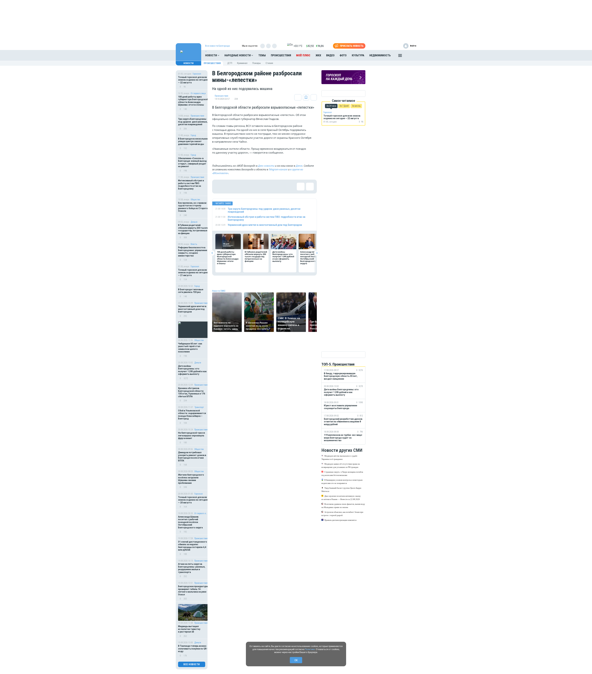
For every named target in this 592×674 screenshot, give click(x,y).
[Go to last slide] (212, 253)
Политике (310, 649)
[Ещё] (400, 56)
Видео (330, 55)
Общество (195, 199)
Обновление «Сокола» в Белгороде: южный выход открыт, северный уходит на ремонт (192, 162)
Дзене (299, 165)
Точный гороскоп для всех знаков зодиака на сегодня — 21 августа (193, 273)
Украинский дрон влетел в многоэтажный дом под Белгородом (192, 309)
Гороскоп (197, 74)
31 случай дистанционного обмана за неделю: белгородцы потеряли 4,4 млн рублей (192, 546)
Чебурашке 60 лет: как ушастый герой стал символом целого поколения (190, 347)
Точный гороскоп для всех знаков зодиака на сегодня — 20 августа (193, 500)
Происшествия (281, 55)
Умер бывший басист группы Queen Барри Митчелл (341, 489)
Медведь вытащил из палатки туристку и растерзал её (189, 629)
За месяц (356, 106)
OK (296, 660)
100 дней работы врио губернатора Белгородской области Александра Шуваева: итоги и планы (193, 101)
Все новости (191, 664)
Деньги (194, 222)
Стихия (269, 63)
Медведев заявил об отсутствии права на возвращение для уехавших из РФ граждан (340, 465)
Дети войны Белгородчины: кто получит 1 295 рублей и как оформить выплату (192, 370)
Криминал (242, 63)
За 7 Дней (344, 106)
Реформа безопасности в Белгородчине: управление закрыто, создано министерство (192, 251)
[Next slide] (316, 253)
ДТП (229, 63)
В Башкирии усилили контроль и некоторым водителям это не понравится (341, 481)
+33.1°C (298, 46)
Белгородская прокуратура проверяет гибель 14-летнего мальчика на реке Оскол (193, 590)
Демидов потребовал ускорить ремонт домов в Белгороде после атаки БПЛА (192, 456)
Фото (343, 55)
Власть (194, 244)
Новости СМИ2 (218, 291)
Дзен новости (266, 165)
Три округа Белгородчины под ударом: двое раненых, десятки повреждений (193, 122)
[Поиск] (410, 55)
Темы (262, 55)
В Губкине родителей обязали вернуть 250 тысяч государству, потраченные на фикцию (193, 229)
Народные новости (237, 55)
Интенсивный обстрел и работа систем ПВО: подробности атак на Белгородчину (191, 184)
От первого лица (198, 93)
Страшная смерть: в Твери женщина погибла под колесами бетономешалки (342, 473)
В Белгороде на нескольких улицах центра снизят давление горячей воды (193, 141)
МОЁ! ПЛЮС (303, 55)
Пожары (256, 63)
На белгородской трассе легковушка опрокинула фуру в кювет (191, 435)
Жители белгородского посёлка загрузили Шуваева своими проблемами (191, 479)
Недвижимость (380, 55)
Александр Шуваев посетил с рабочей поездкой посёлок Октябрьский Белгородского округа (190, 522)
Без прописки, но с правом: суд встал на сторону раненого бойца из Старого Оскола (193, 207)
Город (193, 135)
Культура (358, 55)
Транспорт (199, 407)
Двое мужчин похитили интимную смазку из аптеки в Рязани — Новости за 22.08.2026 (341, 497)
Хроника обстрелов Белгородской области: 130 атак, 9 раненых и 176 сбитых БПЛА (191, 392)
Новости (211, 55)
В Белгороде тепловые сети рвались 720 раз (190, 290)
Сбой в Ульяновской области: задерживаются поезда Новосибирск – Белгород (192, 414)
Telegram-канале (278, 169)
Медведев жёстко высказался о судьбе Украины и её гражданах (339, 457)
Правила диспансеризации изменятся (340, 520)
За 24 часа (331, 106)
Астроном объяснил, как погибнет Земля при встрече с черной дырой (342, 513)
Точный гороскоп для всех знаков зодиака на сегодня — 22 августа (193, 80)
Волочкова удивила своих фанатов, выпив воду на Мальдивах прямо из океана (343, 505)
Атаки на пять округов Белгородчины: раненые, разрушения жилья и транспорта (191, 568)
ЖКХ (318, 55)
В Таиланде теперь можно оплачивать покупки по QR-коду (192, 649)
